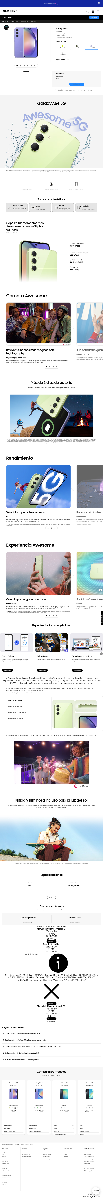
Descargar (50, 941)
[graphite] (40, 1108)
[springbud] (9, 1108)
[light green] (64, 1108)
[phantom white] (18, 1108)
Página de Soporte (47, 1154)
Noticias (65, 1154)
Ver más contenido (27, 922)
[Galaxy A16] (89, 1094)
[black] (61, 1108)
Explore (65, 1156)
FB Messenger (46, 1159)
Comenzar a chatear (74, 922)
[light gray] (92, 1108)
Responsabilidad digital (89, 1159)
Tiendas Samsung (26, 1156)
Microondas (4, 1182)
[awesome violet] (15, 1108)
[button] (48, 48)
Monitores (4, 1187)
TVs (2, 1166)
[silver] (43, 1108)
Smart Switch (5, 1161)
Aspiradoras (4, 1184)
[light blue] (67, 1108)
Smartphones (5, 1152)
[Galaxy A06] (64, 1094)
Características (5, 21)
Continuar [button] (101, 653)
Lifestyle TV (4, 1168)
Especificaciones (14, 21)
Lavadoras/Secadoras (6, 1175)
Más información (7, 670)
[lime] (37, 1108)
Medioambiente (87, 1154)
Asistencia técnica (24, 21)
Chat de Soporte (46, 1156)
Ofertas (24, 1152)
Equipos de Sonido (6, 1170)
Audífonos (4, 1156)
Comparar (33, 21)
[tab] (17, 65)
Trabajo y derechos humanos (90, 1166)
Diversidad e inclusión (89, 1168)
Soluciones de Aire (6, 1177)
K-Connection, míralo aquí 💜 (50, 3)
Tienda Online (25, 1154)
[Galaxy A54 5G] (13, 1094)
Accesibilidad (87, 1163)
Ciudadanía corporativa (89, 1156)
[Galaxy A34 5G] (38, 1094)
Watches (3, 1159)
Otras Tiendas (25, 1159)
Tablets (3, 1154)
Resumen (86, 1152)
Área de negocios (67, 1152)
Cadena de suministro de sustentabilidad (89, 1171)
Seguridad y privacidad (89, 1161)
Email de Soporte (46, 1152)
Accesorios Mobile (6, 1163)
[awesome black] (12, 1108)
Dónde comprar (94, 17)
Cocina (3, 1180)
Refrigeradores (5, 1173)
